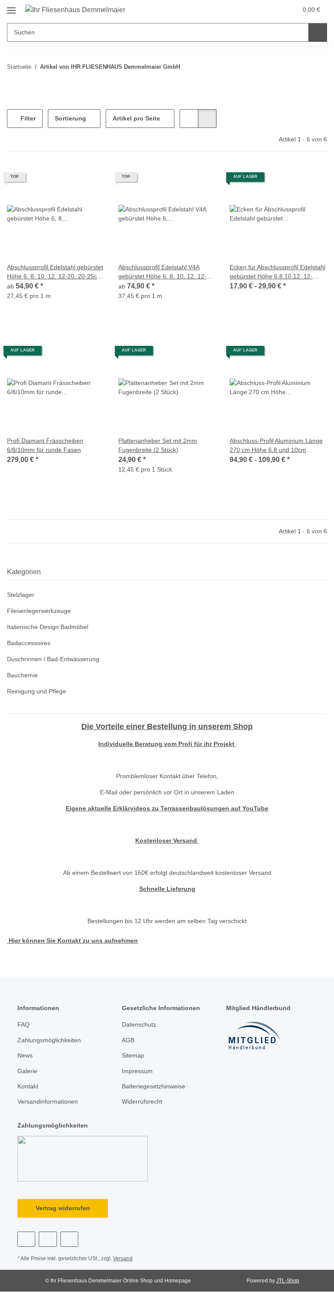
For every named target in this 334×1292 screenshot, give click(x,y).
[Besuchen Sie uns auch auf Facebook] (26, 1239)
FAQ (23, 1024)
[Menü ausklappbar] (11, 7)
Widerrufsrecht (142, 1101)
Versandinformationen (47, 1101)
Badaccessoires (28, 642)
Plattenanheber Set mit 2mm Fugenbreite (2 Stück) (157, 445)
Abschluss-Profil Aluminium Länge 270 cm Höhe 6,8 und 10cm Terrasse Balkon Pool (276, 446)
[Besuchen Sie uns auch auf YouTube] (48, 1239)
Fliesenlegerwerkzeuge (39, 610)
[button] (256, 9)
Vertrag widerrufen (63, 1208)
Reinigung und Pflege (36, 691)
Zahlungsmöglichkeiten (49, 1040)
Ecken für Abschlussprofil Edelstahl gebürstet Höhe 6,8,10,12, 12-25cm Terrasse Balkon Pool (277, 272)
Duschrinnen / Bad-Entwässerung (53, 659)
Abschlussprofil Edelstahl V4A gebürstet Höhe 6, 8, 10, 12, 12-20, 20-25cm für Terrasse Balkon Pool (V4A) (166, 272)
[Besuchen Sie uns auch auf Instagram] (69, 1239)
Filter (27, 118)
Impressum (137, 1071)
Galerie (27, 1071)
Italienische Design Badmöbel (47, 626)
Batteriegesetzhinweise (153, 1086)
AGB (128, 1040)
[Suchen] (317, 32)
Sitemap (133, 1055)
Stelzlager (20, 594)
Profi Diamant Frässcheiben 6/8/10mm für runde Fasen (45, 445)
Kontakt (27, 1086)
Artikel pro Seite (136, 118)
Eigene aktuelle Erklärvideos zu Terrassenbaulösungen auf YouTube (167, 808)
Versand (123, 1258)
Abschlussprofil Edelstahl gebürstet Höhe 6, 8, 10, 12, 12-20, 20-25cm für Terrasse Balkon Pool (55, 272)
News (25, 1055)
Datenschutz (139, 1024)
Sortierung (70, 118)
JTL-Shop (287, 1281)
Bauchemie (22, 675)
